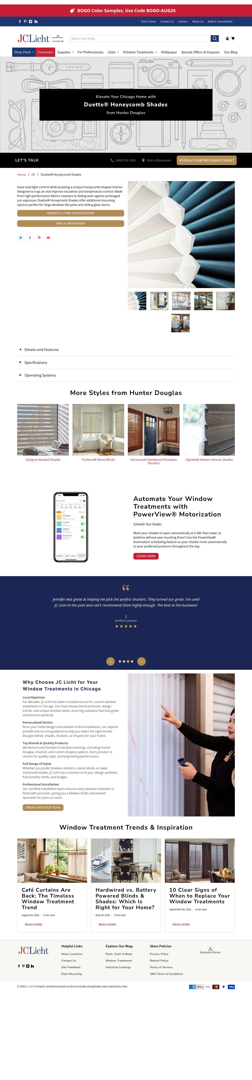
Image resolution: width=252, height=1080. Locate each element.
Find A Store (148, 21)
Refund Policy (159, 960)
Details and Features (39, 349)
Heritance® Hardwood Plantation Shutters (153, 461)
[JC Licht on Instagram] (30, 21)
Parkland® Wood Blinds (98, 459)
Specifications (33, 362)
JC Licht (29, 986)
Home (21, 174)
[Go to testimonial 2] (124, 661)
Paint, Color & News (119, 953)
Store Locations (71, 953)
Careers (183, 21)
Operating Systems (37, 375)
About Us (197, 21)
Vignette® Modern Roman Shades (209, 459)
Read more (33, 925)
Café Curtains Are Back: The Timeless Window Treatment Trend (48, 898)
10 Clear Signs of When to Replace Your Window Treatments (199, 895)
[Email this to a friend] (48, 237)
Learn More (146, 556)
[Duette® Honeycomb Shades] (181, 234)
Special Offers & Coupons (200, 52)
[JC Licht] (41, 38)
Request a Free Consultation (70, 213)
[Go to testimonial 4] (132, 661)
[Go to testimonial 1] (120, 661)
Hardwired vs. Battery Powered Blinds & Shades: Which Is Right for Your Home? (126, 898)
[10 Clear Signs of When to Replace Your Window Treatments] (200, 861)
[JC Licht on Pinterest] (25, 21)
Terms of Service (161, 967)
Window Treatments (119, 960)
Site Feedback (71, 967)
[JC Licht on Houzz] (36, 21)
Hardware (45, 52)
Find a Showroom (70, 224)
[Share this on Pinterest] (39, 237)
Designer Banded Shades (43, 459)
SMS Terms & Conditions (166, 973)
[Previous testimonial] (110, 661)
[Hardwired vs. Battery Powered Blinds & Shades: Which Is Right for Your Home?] (126, 861)
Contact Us (167, 21)
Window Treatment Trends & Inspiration (126, 827)
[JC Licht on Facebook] (20, 21)
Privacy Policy (159, 953)
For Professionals (90, 52)
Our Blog (231, 52)
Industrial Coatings (118, 967)
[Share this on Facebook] (29, 237)
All (33, 174)
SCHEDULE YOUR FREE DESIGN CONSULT (206, 160)
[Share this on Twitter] (20, 237)
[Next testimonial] (141, 661)
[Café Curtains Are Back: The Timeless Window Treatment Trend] (52, 861)
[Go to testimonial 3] (128, 661)
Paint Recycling (71, 973)
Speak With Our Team (43, 808)
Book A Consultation (220, 21)
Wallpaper (169, 52)
